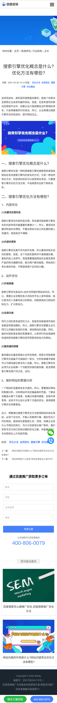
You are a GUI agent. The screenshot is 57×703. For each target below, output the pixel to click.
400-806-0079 (28, 543)
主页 (16, 51)
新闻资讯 (26, 51)
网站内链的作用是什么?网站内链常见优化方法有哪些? (27, 452)
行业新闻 (37, 51)
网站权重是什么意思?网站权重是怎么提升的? (32, 458)
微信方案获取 (15, 699)
